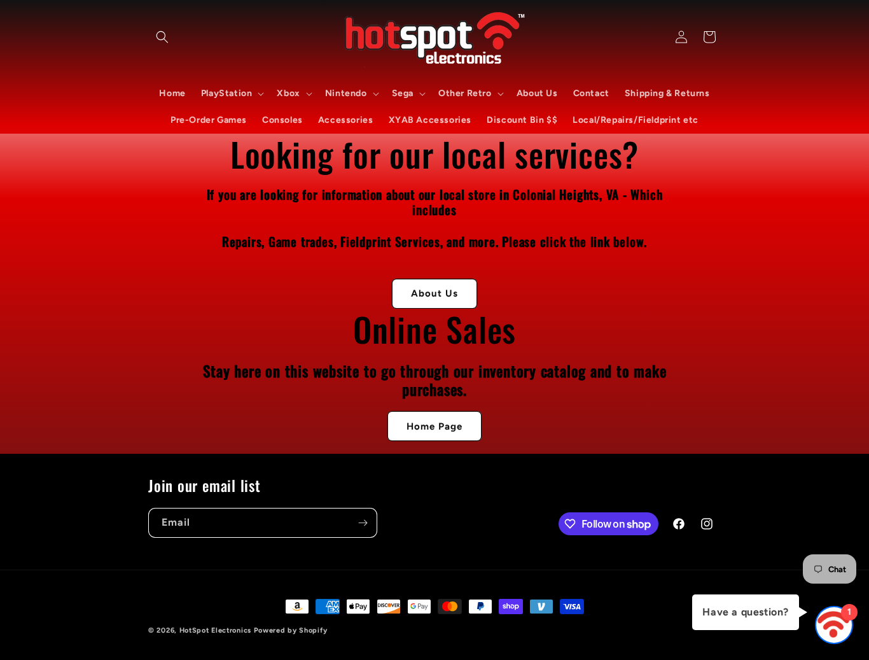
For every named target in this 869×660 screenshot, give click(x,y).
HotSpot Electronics (215, 630)
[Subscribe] (363, 523)
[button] (162, 37)
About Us (434, 293)
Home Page (434, 426)
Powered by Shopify (291, 630)
